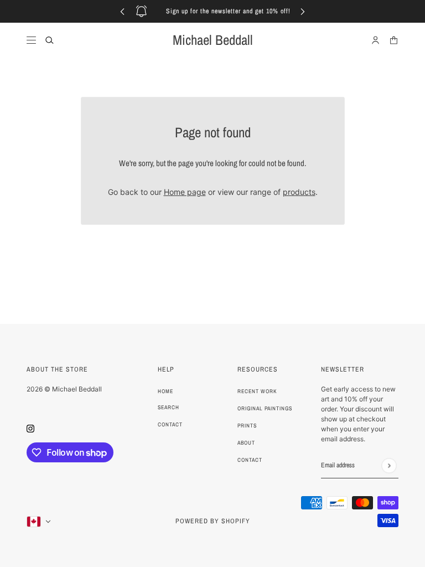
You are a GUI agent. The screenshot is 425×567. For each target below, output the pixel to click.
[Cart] (393, 40)
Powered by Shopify (212, 521)
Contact (170, 424)
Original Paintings (264, 408)
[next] (302, 11)
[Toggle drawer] (31, 40)
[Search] (49, 40)
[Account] (375, 40)
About (246, 442)
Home (165, 391)
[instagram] (30, 427)
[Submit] (388, 465)
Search (168, 407)
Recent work (257, 391)
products (299, 192)
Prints (247, 425)
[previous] (122, 11)
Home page (185, 192)
